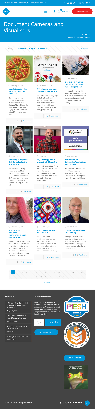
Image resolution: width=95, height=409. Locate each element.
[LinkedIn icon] (80, 2)
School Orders (82, 11)
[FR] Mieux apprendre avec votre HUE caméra (47, 160)
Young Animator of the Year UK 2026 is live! (17, 327)
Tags (32, 49)
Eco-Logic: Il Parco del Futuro (17, 336)
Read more (27, 121)
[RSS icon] (90, 2)
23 (59, 276)
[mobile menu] (46, 11)
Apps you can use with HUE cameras (46, 231)
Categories (21, 49)
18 (36, 276)
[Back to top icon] (87, 403)
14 (73, 272)
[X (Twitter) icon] (71, 2)
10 (54, 272)
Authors (42, 49)
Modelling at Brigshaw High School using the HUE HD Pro (18, 162)
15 (77, 272)
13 (68, 272)
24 (63, 276)
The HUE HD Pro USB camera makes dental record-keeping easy (74, 84)
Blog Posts (9, 296)
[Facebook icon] (65, 2)
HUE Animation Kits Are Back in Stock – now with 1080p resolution (17, 305)
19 (41, 276)
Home (84, 35)
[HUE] (6, 11)
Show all (85, 49)
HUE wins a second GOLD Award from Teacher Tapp (16, 317)
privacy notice (42, 312)
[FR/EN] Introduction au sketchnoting (75, 231)
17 (31, 276)
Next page (46, 282)
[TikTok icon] (74, 2)
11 (59, 272)
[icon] (83, 2)
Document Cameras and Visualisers (78, 37)
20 (45, 276)
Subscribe (53, 322)
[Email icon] (86, 2)
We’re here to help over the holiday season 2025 (47, 90)
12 (63, 272)
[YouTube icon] (77, 2)
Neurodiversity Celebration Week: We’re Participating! (75, 162)
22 (54, 276)
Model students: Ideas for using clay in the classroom (18, 91)
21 (50, 276)
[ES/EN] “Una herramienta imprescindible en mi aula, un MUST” (17, 233)
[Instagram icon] (68, 2)
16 (82, 272)
